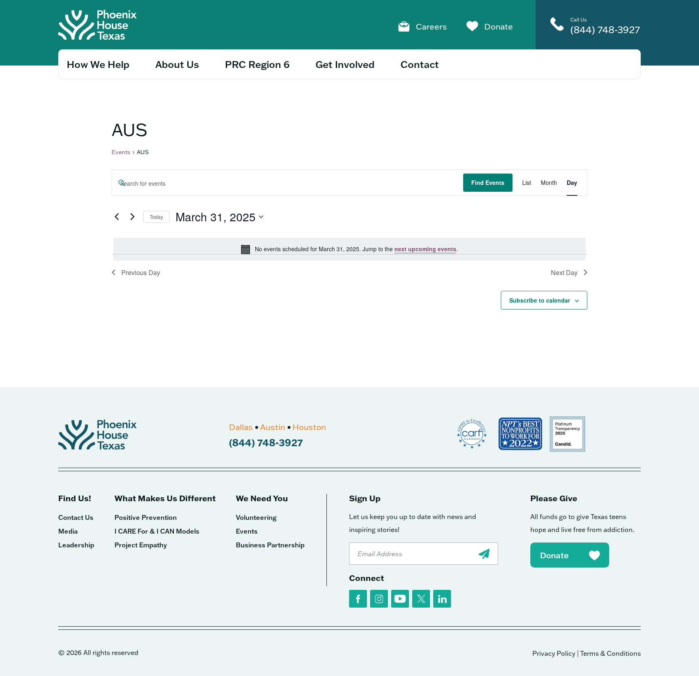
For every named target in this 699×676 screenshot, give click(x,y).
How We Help (98, 64)
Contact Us (75, 517)
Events (121, 152)
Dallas (241, 427)
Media (68, 531)
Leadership (76, 545)
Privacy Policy (553, 653)
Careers (431, 26)
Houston (309, 427)
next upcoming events (425, 249)
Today (156, 216)
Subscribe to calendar (539, 300)
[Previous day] (116, 217)
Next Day (564, 272)
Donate (498, 26)
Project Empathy (140, 545)
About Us (177, 64)
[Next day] (132, 217)
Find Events (487, 182)
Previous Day (140, 272)
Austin (272, 427)
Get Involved (345, 64)
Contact (419, 64)
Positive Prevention (145, 517)
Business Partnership (270, 545)
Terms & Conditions (610, 653)
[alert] (349, 249)
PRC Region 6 (257, 64)
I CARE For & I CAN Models (156, 531)
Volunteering (256, 517)
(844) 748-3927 (605, 29)
